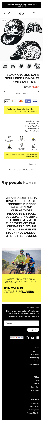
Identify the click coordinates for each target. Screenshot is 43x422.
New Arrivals (35, 390)
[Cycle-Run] (21, 13)
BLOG (37, 367)
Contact (36, 361)
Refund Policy (34, 406)
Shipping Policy (34, 410)
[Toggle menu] (37, 13)
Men (37, 380)
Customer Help (34, 358)
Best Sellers (35, 387)
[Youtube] (32, 337)
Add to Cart (21, 93)
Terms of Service (33, 413)
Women (36, 384)
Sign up (33, 330)
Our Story (36, 351)
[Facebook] (37, 337)
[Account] (10, 13)
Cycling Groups (34, 354)
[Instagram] (27, 337)
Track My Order (34, 364)
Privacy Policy (34, 403)
